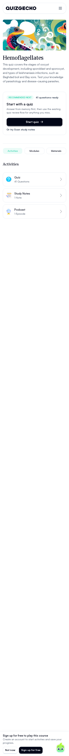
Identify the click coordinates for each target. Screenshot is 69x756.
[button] (34, 179)
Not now (10, 749)
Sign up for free (30, 749)
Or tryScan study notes (21, 129)
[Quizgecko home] (21, 8)
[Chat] (60, 747)
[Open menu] (60, 8)
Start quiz (32, 122)
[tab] (12, 151)
